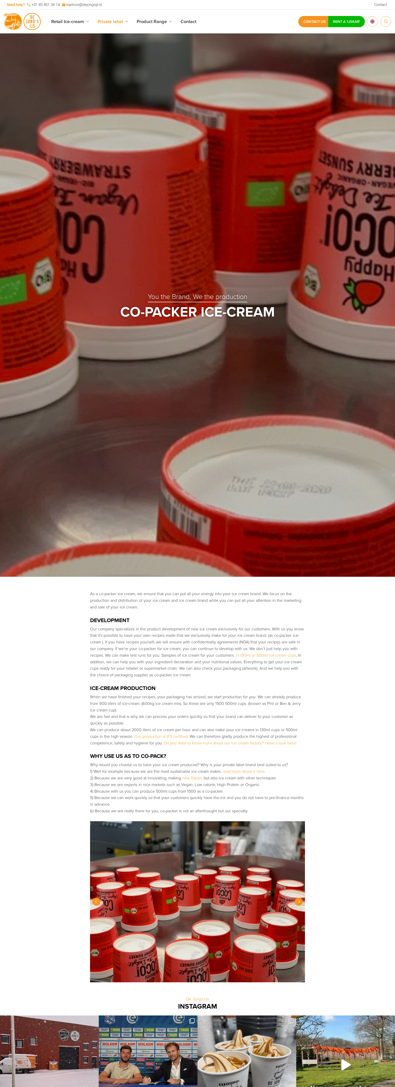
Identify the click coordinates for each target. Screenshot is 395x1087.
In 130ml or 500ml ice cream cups (266, 655)
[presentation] (96, 902)
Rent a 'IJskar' (346, 21)
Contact (380, 5)
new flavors (192, 778)
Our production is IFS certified (161, 736)
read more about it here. (244, 771)
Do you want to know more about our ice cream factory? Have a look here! (230, 743)
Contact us (314, 21)
